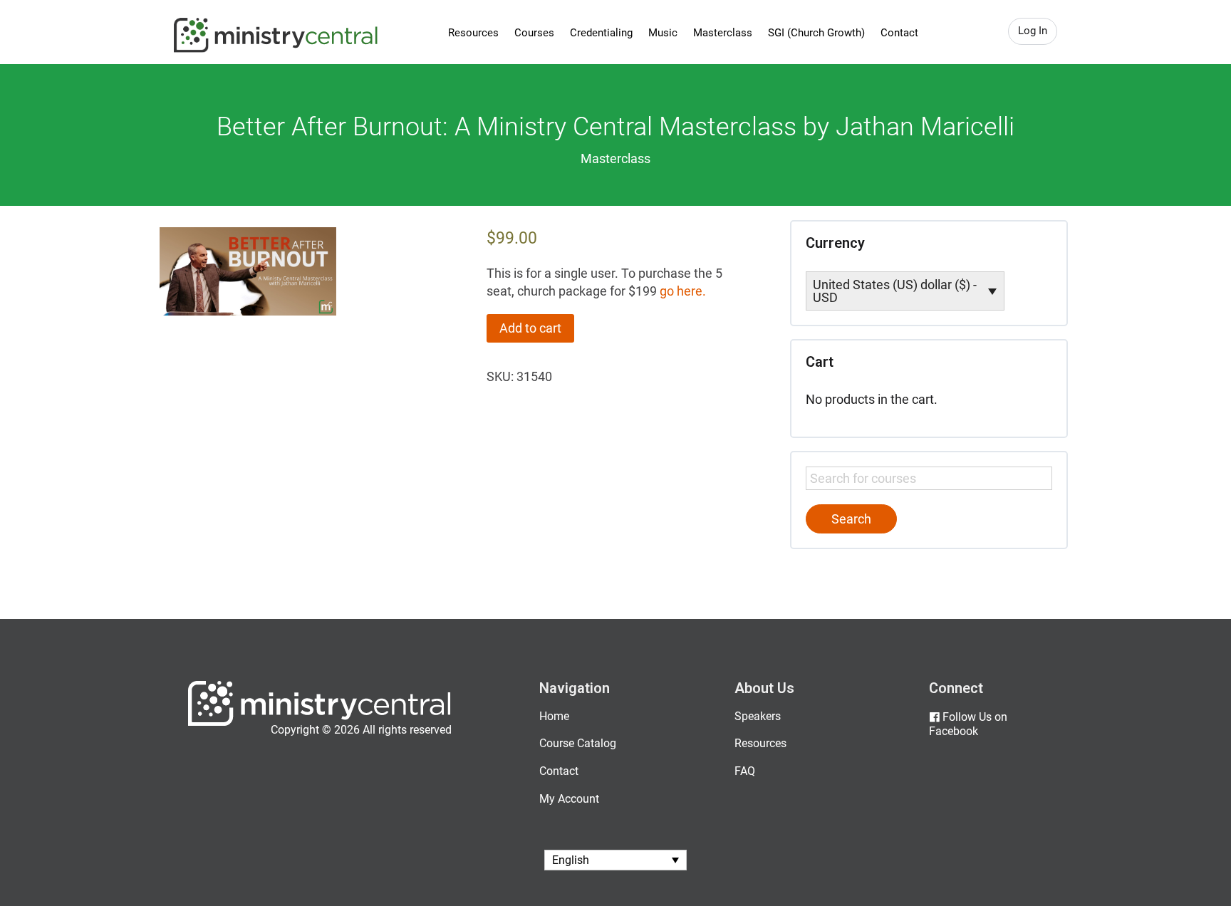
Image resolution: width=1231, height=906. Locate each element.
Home (554, 716)
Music (662, 32)
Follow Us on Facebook (968, 724)
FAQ (744, 771)
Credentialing (601, 32)
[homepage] (319, 722)
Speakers (757, 716)
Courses (534, 32)
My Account (569, 799)
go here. (683, 290)
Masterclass (722, 32)
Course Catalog (577, 743)
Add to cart (530, 328)
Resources (473, 32)
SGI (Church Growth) (816, 32)
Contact (899, 32)
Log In (1032, 30)
